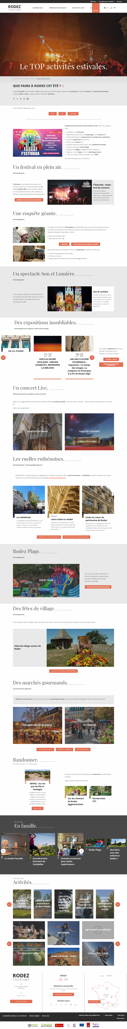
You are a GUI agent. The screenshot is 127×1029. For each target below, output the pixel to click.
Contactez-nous (21, 1001)
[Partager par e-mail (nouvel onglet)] (28, 99)
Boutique (121, 1015)
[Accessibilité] (105, 8)
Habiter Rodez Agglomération (89, 1015)
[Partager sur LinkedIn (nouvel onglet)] (21, 99)
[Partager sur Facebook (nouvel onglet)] (14, 99)
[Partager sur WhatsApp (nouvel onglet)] (24, 99)
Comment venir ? (94, 1001)
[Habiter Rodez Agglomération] (76, 1015)
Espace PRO (120, 1018)
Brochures (108, 1015)
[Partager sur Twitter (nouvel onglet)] (17, 99)
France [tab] (102, 975)
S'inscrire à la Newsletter (63, 994)
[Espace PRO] (114, 1018)
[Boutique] (115, 1015)
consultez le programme (57, 478)
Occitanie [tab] (109, 975)
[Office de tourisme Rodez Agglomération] (21, 977)
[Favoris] (108, 8)
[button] (111, 7)
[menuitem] (13, 8)
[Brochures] (102, 1015)
